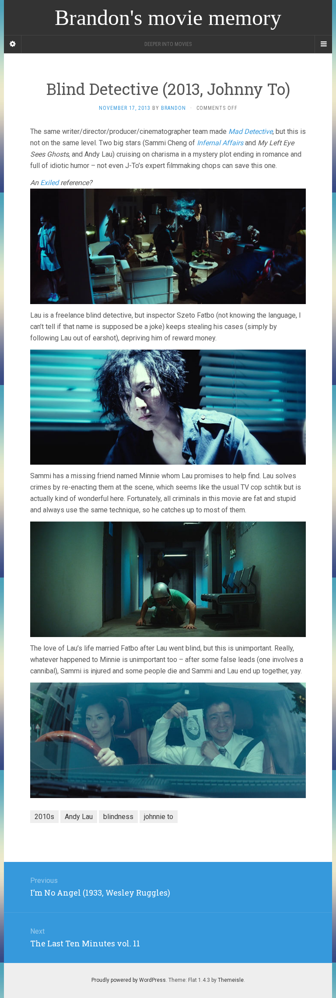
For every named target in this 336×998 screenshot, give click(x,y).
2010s (44, 816)
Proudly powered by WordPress (128, 980)
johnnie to (158, 816)
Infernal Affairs (220, 143)
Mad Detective (250, 131)
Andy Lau (79, 816)
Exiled (49, 183)
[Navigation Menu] (323, 44)
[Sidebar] (12, 44)
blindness (118, 816)
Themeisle (231, 980)
